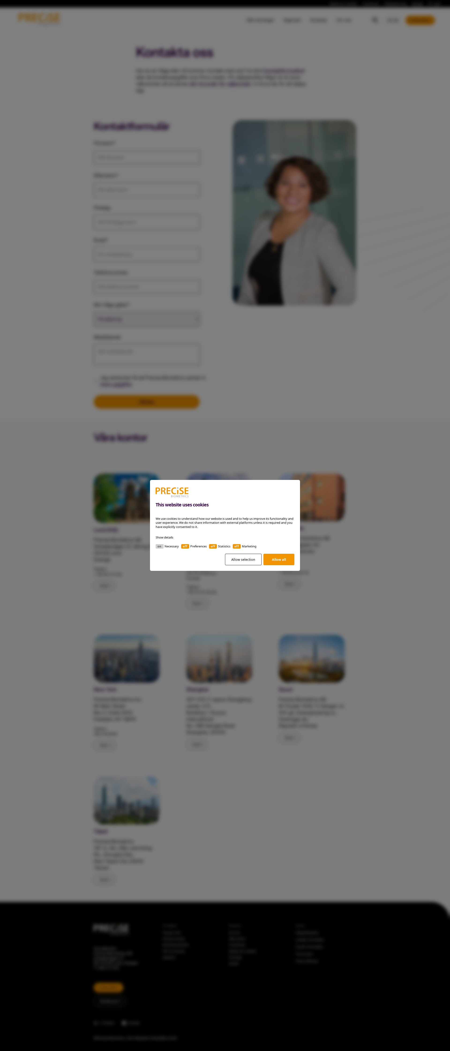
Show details (164, 537)
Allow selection (243, 559)
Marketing (249, 546)
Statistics (224, 546)
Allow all (279, 559)
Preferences (198, 546)
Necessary (172, 546)
